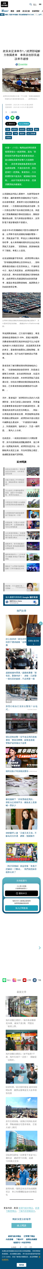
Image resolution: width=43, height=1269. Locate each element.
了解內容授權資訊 (26, 1211)
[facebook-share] (7, 118)
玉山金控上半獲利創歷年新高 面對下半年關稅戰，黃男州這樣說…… (14, 492)
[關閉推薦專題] (41, 623)
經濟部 (14, 129)
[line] (13, 1247)
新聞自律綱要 (31, 1239)
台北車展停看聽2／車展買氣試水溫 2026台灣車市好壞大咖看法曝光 (15, 535)
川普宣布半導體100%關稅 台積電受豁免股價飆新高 (15, 503)
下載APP (19, 1239)
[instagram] (25, 1247)
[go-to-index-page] (17, 64)
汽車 (7, 129)
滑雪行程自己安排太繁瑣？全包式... (21, 708)
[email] (31, 1247)
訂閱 (29, 980)
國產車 (22, 133)
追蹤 (19, 980)
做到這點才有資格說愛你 (17, 771)
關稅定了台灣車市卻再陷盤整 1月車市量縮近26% (14, 567)
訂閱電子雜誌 (29, 1236)
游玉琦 (14, 112)
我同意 (21, 1265)
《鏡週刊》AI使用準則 (21, 1242)
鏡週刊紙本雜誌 (26, 1208)
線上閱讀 (21, 1225)
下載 (39, 980)
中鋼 (15, 133)
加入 (9, 980)
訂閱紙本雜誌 (4, 4)
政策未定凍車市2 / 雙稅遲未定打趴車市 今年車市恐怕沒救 (15, 471)
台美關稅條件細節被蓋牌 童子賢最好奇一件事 (15, 514)
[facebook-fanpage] (20, 1247)
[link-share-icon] (18, 118)
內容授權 (9, 1239)
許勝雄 (8, 133)
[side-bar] (40, 4)
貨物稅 (8, 137)
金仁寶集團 (31, 133)
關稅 (36, 129)
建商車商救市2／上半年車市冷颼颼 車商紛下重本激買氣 (15, 556)
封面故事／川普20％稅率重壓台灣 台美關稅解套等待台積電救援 (15, 524)
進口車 (29, 129)
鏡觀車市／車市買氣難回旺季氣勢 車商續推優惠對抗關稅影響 (15, 546)
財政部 (22, 129)
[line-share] (12, 118)
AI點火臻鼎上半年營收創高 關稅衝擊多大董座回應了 (14, 482)
